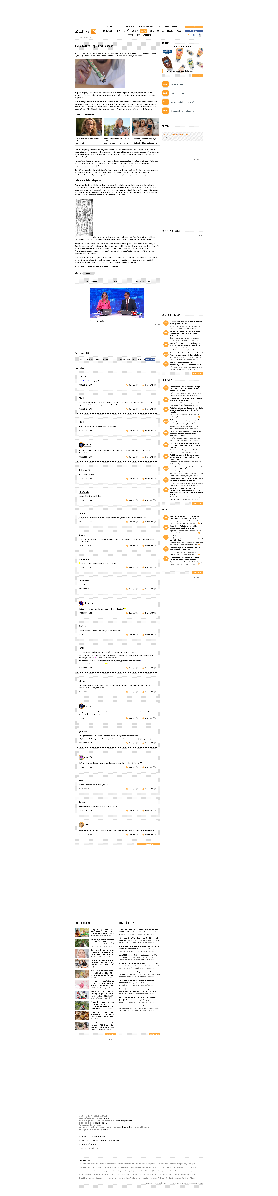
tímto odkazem (130, 262)
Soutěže (160, 30)
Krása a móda (163, 26)
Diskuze (170, 30)
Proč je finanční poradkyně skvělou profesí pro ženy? (96, 1174)
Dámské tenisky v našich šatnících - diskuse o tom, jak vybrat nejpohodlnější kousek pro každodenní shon (137, 1167)
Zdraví (143, 30)
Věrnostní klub (149, 35)
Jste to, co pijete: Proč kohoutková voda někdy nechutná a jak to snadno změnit (137, 1178)
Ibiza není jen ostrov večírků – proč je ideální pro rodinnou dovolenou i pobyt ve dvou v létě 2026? (98, 1167)
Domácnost (130, 26)
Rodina (175, 26)
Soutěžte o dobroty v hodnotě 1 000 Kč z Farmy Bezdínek (182, 69)
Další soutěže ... (197, 76)
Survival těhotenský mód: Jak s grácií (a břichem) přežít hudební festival (98, 1164)
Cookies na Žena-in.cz (88, 1144)
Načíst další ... (148, 844)
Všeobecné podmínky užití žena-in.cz (93, 1136)
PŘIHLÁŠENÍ (118, 359)
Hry (138, 35)
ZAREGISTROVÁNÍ (107, 359)
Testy (118, 30)
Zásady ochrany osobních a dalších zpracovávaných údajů (100, 1140)
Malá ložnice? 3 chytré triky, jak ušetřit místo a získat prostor (177, 1178)
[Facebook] (199, 35)
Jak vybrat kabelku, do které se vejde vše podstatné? (96, 1171)
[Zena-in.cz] (87, 31)
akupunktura (86, 380)
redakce (106, 1118)
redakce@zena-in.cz (125, 1120)
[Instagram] (194, 35)
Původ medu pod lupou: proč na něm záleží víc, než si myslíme (177, 1174)
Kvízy (179, 30)
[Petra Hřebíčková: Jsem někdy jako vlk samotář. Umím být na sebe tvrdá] (89, 127)
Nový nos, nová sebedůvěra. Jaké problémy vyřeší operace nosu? (177, 1164)
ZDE (109, 1116)
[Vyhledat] (188, 35)
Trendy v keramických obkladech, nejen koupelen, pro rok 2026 (177, 1171)
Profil (130, 35)
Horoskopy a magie (146, 26)
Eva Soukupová (145, 281)
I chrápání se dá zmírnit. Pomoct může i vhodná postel (136, 1164)
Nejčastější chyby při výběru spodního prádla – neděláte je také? (137, 1171)
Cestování (110, 26)
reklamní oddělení (127, 1127)
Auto (152, 30)
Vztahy (135, 30)
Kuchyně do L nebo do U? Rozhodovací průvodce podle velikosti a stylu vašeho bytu (177, 1167)
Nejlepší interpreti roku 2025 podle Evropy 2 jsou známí (97, 1178)
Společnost (107, 30)
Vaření (126, 30)
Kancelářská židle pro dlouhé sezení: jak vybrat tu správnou (137, 1174)
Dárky (119, 26)
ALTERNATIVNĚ (88, 273)
